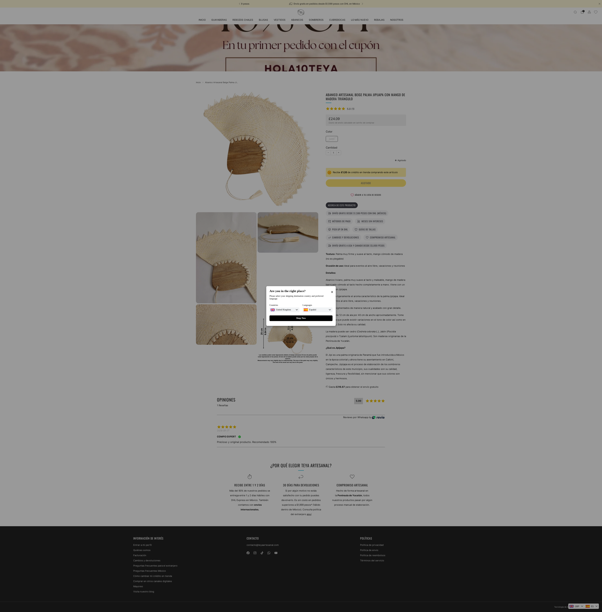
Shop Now (301, 318)
